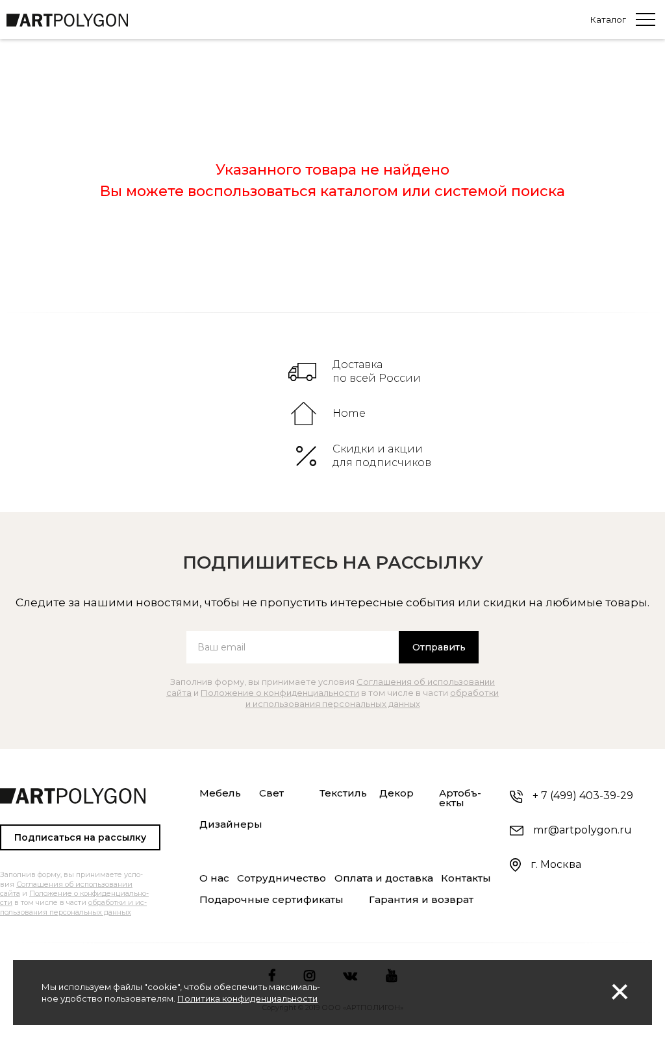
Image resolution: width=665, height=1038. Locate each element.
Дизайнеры (230, 824)
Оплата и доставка (383, 878)
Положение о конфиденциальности (280, 692)
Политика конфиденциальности (247, 998)
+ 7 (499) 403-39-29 (583, 795)
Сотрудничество (281, 878)
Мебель (220, 793)
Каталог (608, 20)
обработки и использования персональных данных (372, 698)
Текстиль (343, 793)
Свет (271, 793)
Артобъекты (460, 798)
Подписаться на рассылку (80, 837)
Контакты (466, 878)
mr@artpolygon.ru (582, 830)
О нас (214, 878)
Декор (396, 793)
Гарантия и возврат (421, 900)
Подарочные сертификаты (271, 900)
